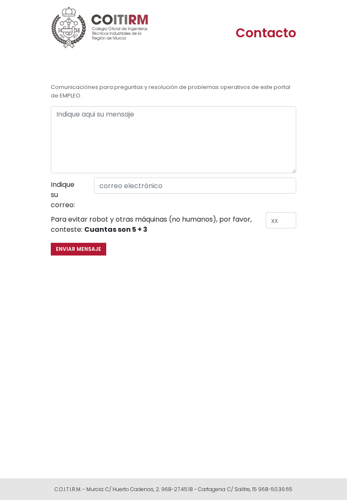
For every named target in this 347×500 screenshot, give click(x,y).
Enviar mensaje (78, 249)
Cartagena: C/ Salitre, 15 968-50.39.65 (245, 489)
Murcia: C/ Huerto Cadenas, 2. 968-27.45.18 (139, 489)
